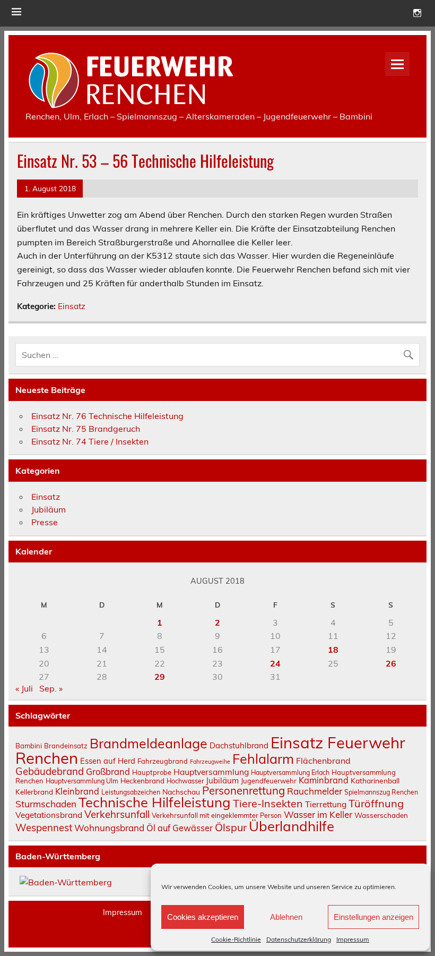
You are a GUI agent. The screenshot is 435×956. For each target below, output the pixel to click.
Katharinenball (375, 780)
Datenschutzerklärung (298, 939)
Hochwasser (185, 781)
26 (391, 663)
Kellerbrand (34, 791)
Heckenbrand (142, 780)
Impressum (352, 939)
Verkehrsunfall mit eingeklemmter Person (217, 815)
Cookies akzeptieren (202, 916)
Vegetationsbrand (48, 815)
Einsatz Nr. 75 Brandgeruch (85, 428)
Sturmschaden (45, 803)
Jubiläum (48, 509)
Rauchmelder (314, 791)
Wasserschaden (381, 815)
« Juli (24, 688)
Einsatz (71, 306)
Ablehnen (286, 916)
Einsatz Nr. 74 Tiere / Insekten (90, 441)
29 (159, 676)
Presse (44, 522)
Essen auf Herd (107, 761)
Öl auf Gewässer (179, 828)
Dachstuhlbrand (239, 745)
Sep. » (51, 688)
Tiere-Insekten (268, 803)
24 (275, 663)
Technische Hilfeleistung (155, 801)
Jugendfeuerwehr (269, 780)
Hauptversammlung (211, 771)
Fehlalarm (263, 758)
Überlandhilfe (291, 825)
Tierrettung (325, 804)
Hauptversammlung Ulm (82, 781)
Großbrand (108, 771)
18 (333, 649)
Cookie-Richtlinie (236, 939)
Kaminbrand (324, 780)
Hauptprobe (151, 772)
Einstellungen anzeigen (373, 916)
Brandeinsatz (66, 745)
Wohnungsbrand (109, 827)
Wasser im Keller (318, 814)
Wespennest (43, 827)
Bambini (28, 745)
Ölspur (231, 827)
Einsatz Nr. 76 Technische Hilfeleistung (107, 416)
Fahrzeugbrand (162, 761)
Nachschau (181, 791)
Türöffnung (376, 803)
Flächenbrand (323, 760)
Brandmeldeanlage (148, 743)
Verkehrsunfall (117, 814)
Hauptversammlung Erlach (290, 772)
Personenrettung (243, 790)
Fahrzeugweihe (210, 761)
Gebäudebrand (49, 771)
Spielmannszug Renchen (381, 792)
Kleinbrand (77, 791)
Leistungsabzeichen (130, 792)
